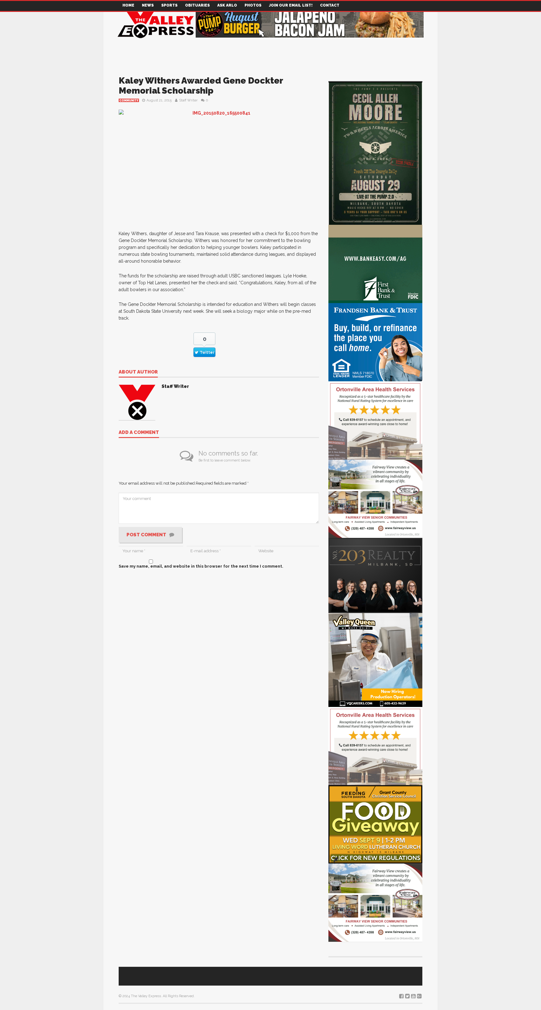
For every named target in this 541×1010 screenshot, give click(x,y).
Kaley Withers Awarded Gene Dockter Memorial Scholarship (201, 85)
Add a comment (139, 432)
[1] (375, 659)
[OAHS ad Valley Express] (375, 420)
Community (128, 100)
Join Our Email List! (290, 5)
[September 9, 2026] (375, 824)
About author (138, 372)
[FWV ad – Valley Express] (375, 498)
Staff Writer (188, 100)
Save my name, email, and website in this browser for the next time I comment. (201, 566)
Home (128, 5)
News (148, 5)
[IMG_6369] (375, 152)
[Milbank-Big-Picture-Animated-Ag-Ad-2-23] (375, 263)
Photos (253, 5)
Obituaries (197, 5)
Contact (329, 5)
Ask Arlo (227, 5)
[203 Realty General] (375, 575)
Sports (169, 5)
